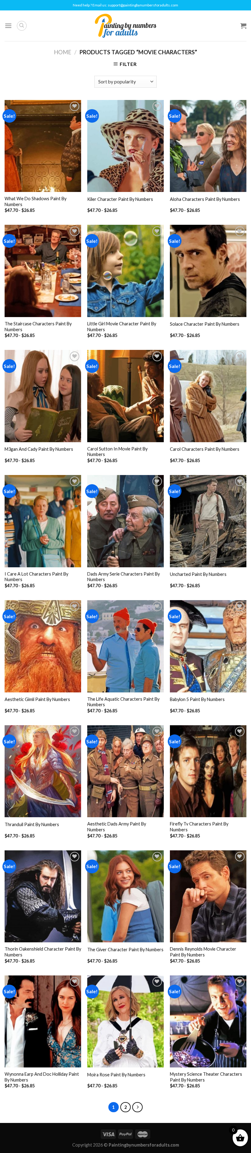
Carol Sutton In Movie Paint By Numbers (117, 451)
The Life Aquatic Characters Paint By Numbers (123, 701)
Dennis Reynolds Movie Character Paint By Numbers (203, 951)
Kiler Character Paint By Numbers (120, 199)
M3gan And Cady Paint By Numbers (39, 449)
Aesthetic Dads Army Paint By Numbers (116, 826)
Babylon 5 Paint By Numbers (197, 699)
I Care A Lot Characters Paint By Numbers (36, 576)
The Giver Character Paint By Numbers (125, 949)
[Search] (22, 26)
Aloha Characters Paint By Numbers (205, 199)
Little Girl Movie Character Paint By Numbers (121, 326)
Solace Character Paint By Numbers (204, 324)
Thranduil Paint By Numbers (32, 824)
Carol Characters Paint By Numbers (204, 449)
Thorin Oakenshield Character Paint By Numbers (43, 951)
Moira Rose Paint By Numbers (116, 1074)
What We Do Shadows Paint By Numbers (35, 201)
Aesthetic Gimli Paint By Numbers (37, 699)
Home (62, 52)
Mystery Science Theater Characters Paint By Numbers (206, 1076)
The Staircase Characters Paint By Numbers (38, 326)
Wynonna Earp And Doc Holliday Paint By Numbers (42, 1076)
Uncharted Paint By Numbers (198, 574)
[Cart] (243, 26)
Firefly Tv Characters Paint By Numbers (199, 826)
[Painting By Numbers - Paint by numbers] (125, 26)
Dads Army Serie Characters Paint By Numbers (123, 576)
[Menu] (8, 25)
